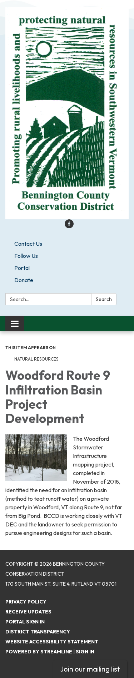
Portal (22, 267)
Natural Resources (36, 359)
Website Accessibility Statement (51, 641)
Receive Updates (28, 611)
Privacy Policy (25, 601)
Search (104, 299)
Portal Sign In (25, 621)
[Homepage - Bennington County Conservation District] (67, 113)
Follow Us (26, 255)
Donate (23, 280)
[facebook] (69, 226)
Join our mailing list (90, 668)
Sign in (85, 651)
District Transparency (37, 631)
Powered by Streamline (38, 651)
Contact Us (28, 243)
